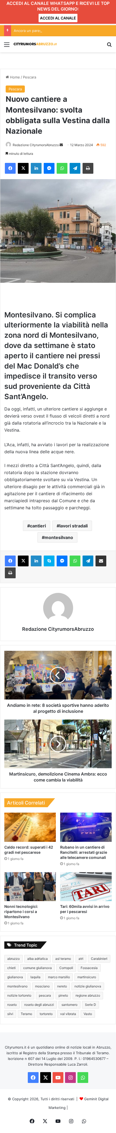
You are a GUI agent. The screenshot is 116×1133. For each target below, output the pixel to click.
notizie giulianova (87, 986)
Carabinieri (99, 959)
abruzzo (13, 959)
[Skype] (49, 561)
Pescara (29, 77)
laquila (35, 977)
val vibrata (68, 1014)
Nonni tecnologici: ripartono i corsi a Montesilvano (21, 911)
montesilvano (59, 537)
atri (81, 959)
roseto (12, 1005)
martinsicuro (86, 977)
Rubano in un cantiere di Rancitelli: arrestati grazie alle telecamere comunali (83, 852)
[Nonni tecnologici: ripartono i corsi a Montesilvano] (30, 886)
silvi (10, 1014)
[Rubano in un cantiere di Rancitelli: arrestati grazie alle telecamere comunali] (86, 827)
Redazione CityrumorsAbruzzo (36, 145)
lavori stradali (73, 525)
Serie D (90, 1005)
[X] (23, 168)
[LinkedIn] (36, 168)
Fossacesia (89, 968)
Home (14, 77)
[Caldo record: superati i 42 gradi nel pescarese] (30, 827)
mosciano (42, 986)
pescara (45, 995)
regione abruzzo (88, 995)
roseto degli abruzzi (39, 1005)
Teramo (26, 1014)
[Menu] (6, 46)
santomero (69, 1005)
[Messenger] (49, 168)
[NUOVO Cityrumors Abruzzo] (35, 44)
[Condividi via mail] (100, 561)
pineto (63, 995)
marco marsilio (59, 977)
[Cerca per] (109, 46)
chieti (11, 968)
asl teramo (63, 959)
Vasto (88, 1014)
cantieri (38, 525)
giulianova (15, 977)
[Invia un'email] (61, 145)
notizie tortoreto (19, 995)
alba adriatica (37, 959)
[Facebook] (10, 168)
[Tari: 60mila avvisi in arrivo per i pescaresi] (86, 886)
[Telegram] (75, 168)
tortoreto (46, 1014)
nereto (62, 986)
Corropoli (66, 968)
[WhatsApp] (62, 168)
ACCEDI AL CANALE (58, 18)
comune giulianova (37, 968)
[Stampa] (88, 168)
